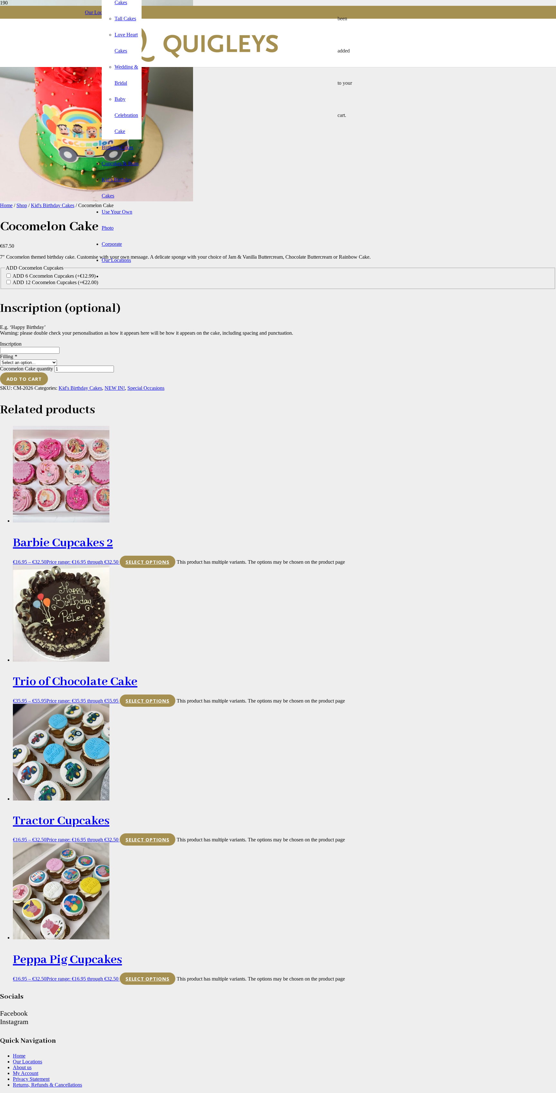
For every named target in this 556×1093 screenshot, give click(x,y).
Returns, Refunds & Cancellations (47, 1085)
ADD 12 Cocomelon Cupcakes (55, 282)
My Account (25, 1073)
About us (22, 1067)
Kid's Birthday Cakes (52, 205)
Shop (21, 205)
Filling (8, 356)
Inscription (11, 344)
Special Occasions (145, 388)
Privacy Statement (31, 1079)
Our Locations (27, 1061)
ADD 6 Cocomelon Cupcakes (54, 276)
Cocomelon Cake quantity (26, 368)
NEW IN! (115, 388)
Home (6, 205)
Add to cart (24, 379)
